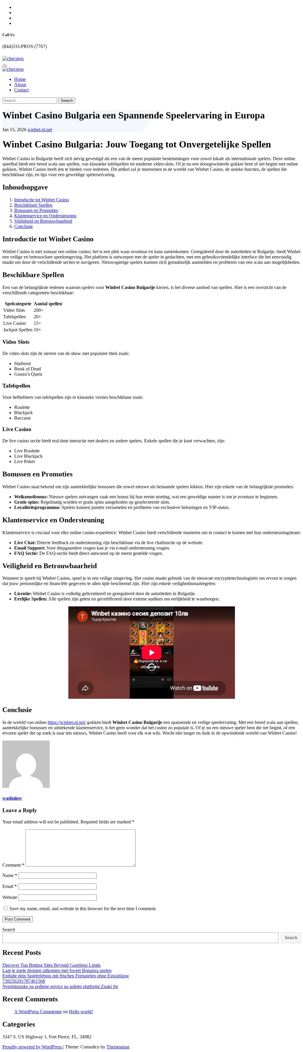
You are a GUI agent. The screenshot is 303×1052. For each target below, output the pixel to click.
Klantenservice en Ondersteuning (45, 215)
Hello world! (81, 1011)
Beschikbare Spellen (33, 205)
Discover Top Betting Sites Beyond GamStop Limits (51, 965)
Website (9, 897)
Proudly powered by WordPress (32, 1046)
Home (20, 79)
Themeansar (118, 1046)
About (20, 84)
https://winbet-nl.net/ (67, 722)
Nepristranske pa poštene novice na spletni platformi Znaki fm (60, 986)
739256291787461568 (23, 981)
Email (9, 886)
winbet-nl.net (40, 129)
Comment (13, 865)
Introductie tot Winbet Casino (41, 199)
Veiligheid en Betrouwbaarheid (43, 221)
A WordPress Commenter (38, 1011)
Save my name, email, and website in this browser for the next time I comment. (83, 908)
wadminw (12, 798)
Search (8, 929)
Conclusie (23, 226)
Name (9, 875)
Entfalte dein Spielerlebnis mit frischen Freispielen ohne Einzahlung (65, 975)
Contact (21, 89)
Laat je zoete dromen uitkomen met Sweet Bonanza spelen (57, 970)
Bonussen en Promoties (36, 210)
